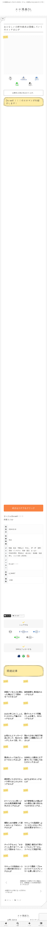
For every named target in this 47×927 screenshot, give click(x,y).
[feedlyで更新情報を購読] (23, 656)
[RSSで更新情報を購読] (28, 656)
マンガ (8, 616)
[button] (30, 84)
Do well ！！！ (19, 616)
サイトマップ (35, 920)
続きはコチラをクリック (23, 508)
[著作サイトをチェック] (19, 656)
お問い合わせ (12, 920)
